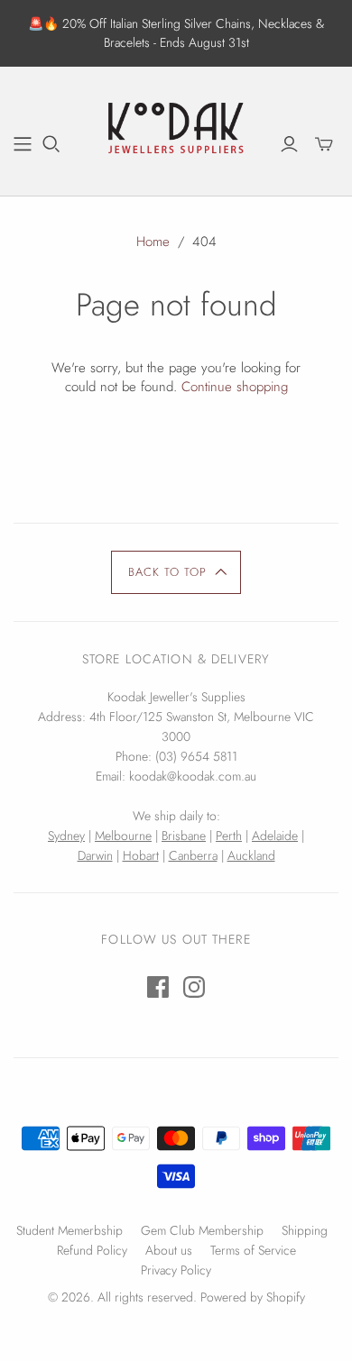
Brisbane (184, 836)
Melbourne (123, 836)
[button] (176, 572)
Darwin (95, 855)
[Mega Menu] (23, 144)
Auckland (251, 855)
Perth (229, 836)
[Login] (289, 144)
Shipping (305, 1230)
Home (153, 241)
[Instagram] (194, 987)
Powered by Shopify (252, 1297)
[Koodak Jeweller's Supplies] (176, 129)
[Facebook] (158, 987)
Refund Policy (92, 1250)
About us (168, 1250)
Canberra (193, 855)
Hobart (141, 855)
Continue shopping (234, 387)
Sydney (66, 836)
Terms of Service (253, 1250)
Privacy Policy (176, 1270)
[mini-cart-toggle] (324, 144)
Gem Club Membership (202, 1230)
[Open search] (51, 144)
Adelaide (275, 836)
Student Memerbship (69, 1230)
